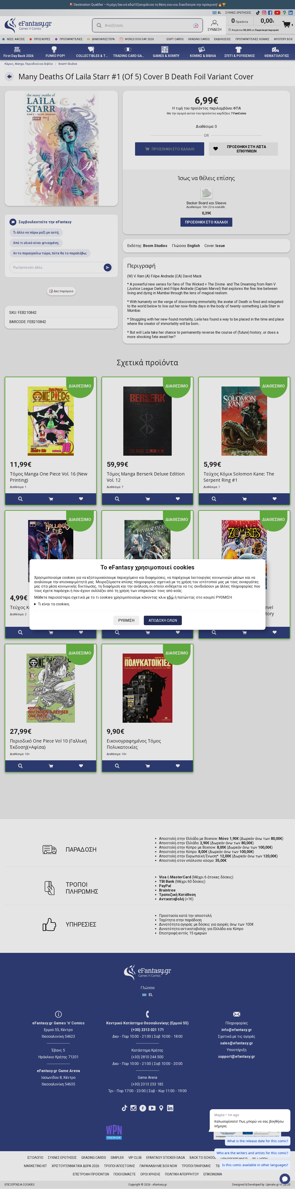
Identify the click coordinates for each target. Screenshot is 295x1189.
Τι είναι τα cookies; (54, 604)
